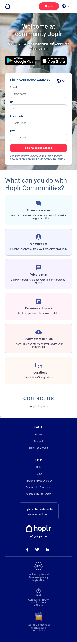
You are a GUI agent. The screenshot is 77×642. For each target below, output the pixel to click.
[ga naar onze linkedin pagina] (47, 550)
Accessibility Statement (38, 493)
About (38, 434)
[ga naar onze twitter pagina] (37, 550)
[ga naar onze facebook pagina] (27, 550)
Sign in (48, 6)
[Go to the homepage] (7, 6)
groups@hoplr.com (38, 406)
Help (38, 467)
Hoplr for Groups (38, 447)
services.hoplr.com (38, 514)
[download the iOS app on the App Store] (53, 61)
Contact (38, 441)
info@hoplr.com (38, 536)
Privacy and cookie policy (38, 480)
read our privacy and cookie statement (43, 158)
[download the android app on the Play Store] (20, 61)
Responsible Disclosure (38, 487)
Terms (38, 474)
